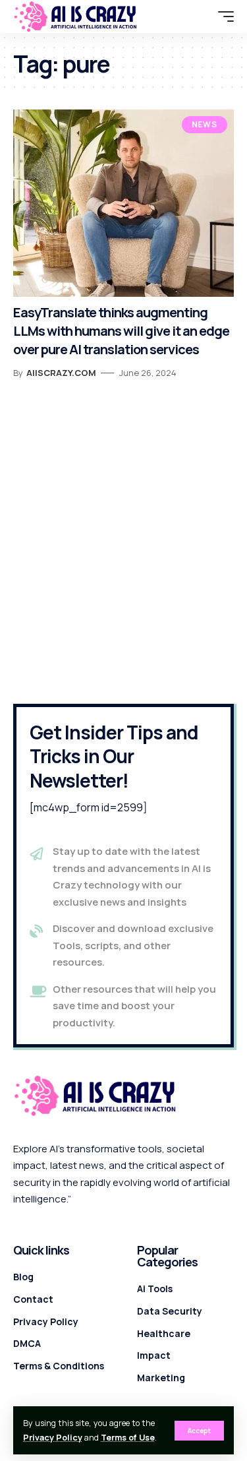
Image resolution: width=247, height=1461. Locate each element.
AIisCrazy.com (61, 373)
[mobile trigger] (222, 16)
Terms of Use (128, 1437)
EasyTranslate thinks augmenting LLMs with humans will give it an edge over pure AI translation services (121, 330)
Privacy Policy (52, 1437)
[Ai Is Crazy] (75, 16)
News (204, 124)
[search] (201, 16)
